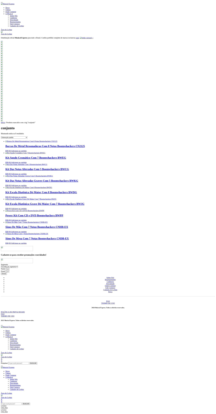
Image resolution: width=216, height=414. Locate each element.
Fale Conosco (15, 24)
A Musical (9, 14)
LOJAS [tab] (3, 406)
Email (3, 271)
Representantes (15, 22)
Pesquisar (4, 363)
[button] (2, 32)
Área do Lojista (6, 30)
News (7, 8)
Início (3, 123)
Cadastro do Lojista (17, 26)
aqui (77, 38)
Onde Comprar (10, 12)
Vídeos (7, 10)
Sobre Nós (13, 16)
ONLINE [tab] (4, 408)
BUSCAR (33, 363)
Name (3, 269)
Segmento (4, 265)
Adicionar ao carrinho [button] (19, 151)
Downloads (14, 20)
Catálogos (13, 18)
